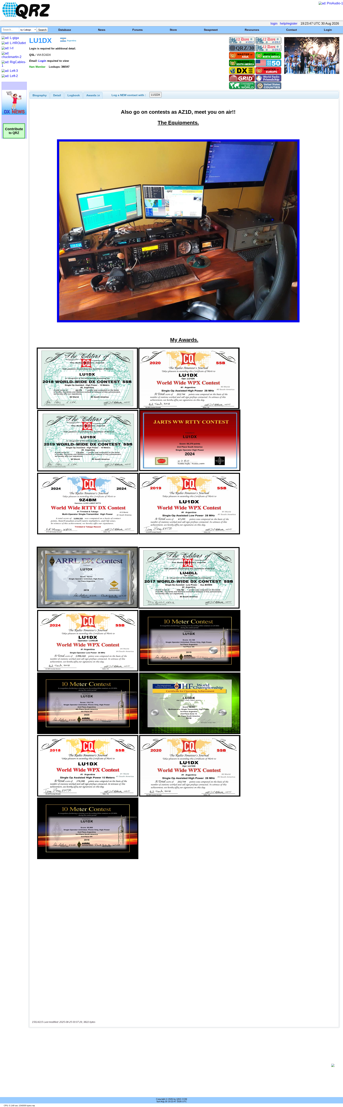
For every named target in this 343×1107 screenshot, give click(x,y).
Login (328, 29)
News (101, 29)
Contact (291, 29)
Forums (137, 29)
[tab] (40, 95)
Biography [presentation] (40, 95)
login (274, 23)
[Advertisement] (180, 1065)
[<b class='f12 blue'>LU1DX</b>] (311, 73)
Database (64, 29)
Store (173, 29)
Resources (252, 29)
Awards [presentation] (93, 95)
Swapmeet (211, 29)
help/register (288, 23)
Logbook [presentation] (73, 95)
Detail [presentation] (57, 95)
